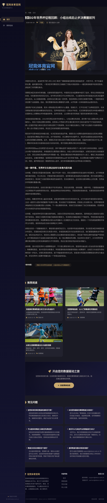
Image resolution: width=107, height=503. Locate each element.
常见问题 (64, 484)
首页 (8, 19)
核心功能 (64, 487)
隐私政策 (94, 499)
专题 (29, 12)
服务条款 (101, 499)
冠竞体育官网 (13, 4)
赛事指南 (9, 25)
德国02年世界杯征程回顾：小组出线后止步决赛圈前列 (53, 265)
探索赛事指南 (65, 385)
